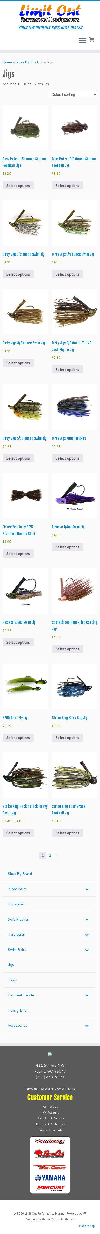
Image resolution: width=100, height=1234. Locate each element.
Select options (18, 185)
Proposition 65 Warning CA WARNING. (50, 1089)
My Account (51, 1112)
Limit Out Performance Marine (44, 1213)
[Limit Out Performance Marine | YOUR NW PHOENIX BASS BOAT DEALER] (50, 13)
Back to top (87, 1226)
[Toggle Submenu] (87, 888)
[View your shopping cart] (92, 39)
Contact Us (50, 1107)
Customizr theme (62, 1219)
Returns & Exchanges (50, 1124)
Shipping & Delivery (50, 1118)
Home (7, 62)
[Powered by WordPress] (85, 1212)
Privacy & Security (50, 1130)
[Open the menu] (82, 41)
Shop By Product (29, 62)
